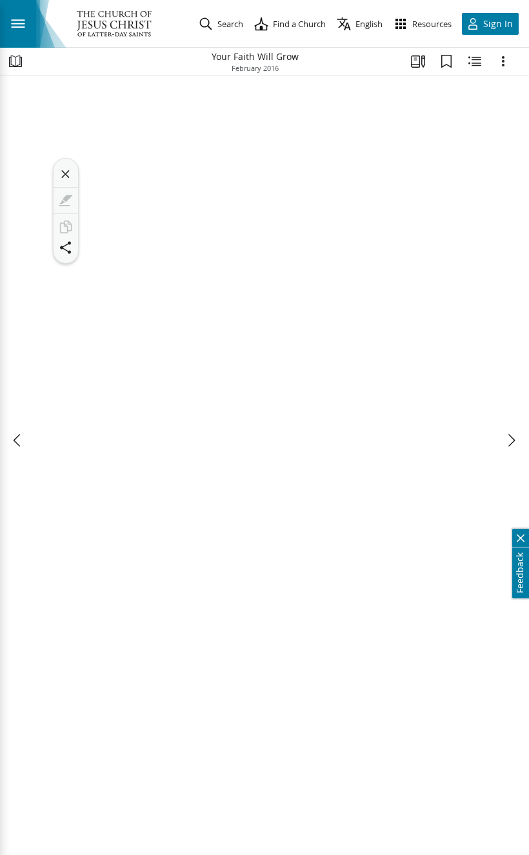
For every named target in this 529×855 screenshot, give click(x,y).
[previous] (18, 440)
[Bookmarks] (446, 61)
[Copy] (65, 227)
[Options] (503, 61)
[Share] (65, 247)
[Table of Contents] (15, 61)
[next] (511, 440)
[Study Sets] (418, 61)
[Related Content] (475, 61)
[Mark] (65, 200)
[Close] (65, 174)
